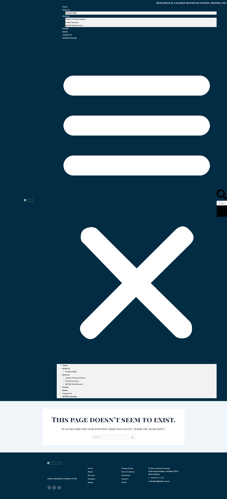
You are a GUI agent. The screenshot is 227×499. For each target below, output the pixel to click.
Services (66, 16)
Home (64, 365)
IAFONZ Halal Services (74, 25)
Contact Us (67, 393)
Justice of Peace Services (75, 19)
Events (65, 390)
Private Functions (72, 22)
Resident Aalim (71, 13)
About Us (66, 10)
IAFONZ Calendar (69, 38)
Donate (65, 387)
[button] (137, 203)
